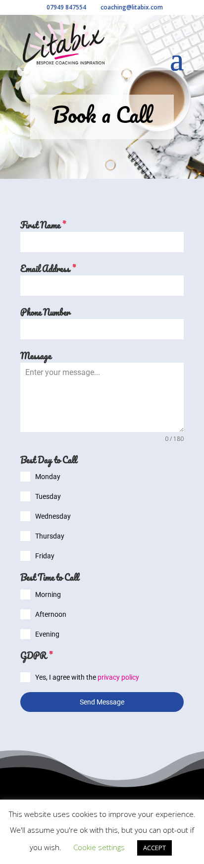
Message (35, 356)
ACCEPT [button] (154, 847)
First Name (43, 225)
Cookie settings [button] (99, 847)
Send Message (102, 702)
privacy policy (118, 677)
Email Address (48, 268)
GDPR (36, 655)
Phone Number (45, 312)
